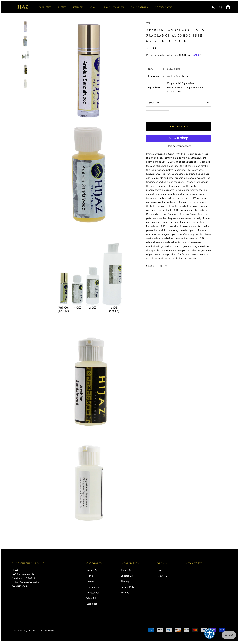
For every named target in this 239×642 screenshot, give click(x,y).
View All (91, 598)
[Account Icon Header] (213, 7)
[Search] (220, 7)
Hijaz (150, 23)
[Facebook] (157, 266)
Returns (125, 592)
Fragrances (139, 7)
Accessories (164, 7)
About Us (126, 570)
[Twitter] (161, 266)
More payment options (179, 145)
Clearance (91, 603)
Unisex (78, 7)
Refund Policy (128, 587)
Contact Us (127, 575)
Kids (93, 7)
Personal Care (113, 7)
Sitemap (125, 581)
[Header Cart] (228, 7)
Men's (62, 7)
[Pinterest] (166, 266)
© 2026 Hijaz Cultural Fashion (35, 630)
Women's (45, 7)
